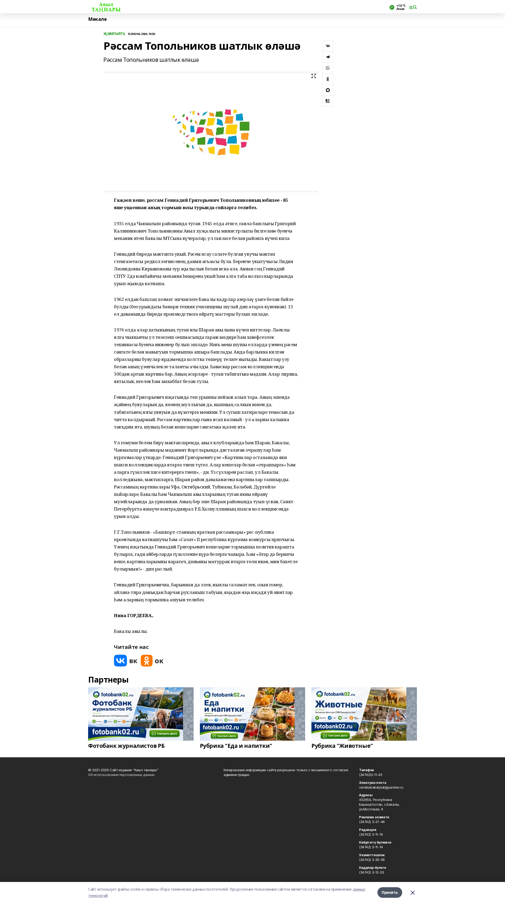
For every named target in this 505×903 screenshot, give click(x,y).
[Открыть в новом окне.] (126, 661)
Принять (390, 892)
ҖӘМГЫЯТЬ (114, 34)
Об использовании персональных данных (121, 775)
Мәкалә (97, 19)
